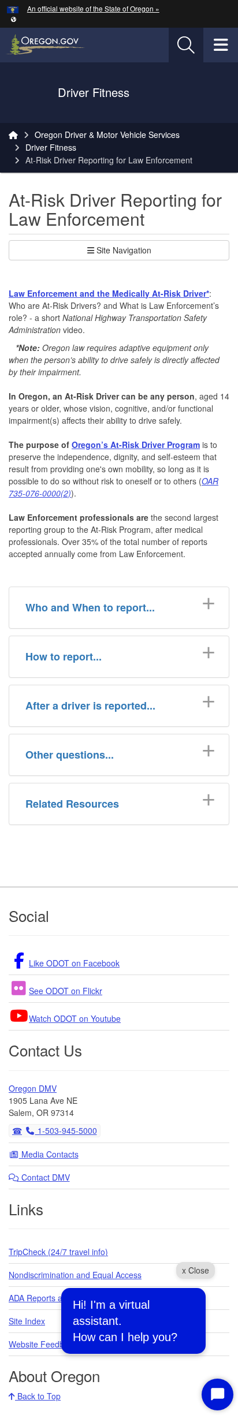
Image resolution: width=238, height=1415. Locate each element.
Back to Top (38, 1396)
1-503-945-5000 (66, 1130)
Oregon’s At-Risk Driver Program (136, 444)
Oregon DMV (33, 1088)
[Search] (186, 45)
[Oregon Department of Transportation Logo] (33, 92)
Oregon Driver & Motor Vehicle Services (107, 134)
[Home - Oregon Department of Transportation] (13, 134)
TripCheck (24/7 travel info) (58, 1251)
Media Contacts (49, 1154)
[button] (13, 19)
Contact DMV (44, 1177)
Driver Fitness (50, 147)
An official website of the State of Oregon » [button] (93, 8)
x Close (195, 1270)
